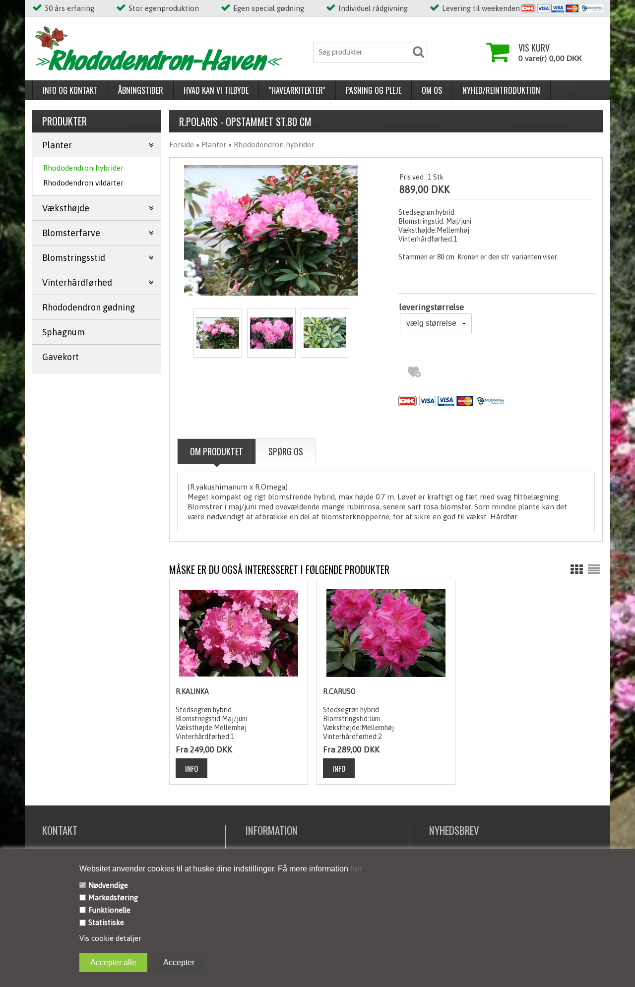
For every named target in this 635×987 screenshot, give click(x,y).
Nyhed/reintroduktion (501, 90)
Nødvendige (108, 885)
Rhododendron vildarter (83, 183)
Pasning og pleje (373, 90)
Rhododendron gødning (88, 307)
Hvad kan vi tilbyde (216, 90)
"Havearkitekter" (297, 90)
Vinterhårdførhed (77, 282)
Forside (181, 144)
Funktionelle (109, 910)
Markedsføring (113, 897)
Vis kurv (534, 47)
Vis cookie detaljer (110, 938)
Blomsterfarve (71, 233)
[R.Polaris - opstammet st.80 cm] (217, 333)
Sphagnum (63, 332)
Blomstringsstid (73, 257)
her (355, 868)
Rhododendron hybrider (83, 168)
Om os (432, 90)
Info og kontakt (70, 90)
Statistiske (106, 922)
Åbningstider (140, 90)
